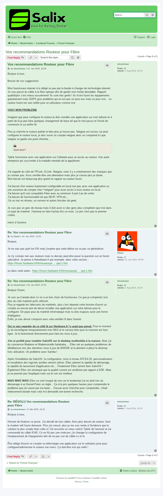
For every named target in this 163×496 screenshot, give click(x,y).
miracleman (123, 64)
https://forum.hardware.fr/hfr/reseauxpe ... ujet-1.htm (38, 263)
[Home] (39, 19)
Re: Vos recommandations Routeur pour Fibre (40, 232)
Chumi (120, 253)
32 (125, 257)
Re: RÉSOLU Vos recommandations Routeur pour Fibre (39, 403)
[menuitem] (27, 37)
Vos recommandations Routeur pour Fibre (43, 52)
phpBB (71, 478)
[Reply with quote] (107, 65)
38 (125, 68)
